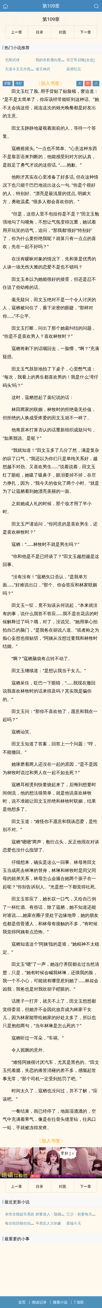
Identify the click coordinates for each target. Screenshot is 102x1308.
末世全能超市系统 (19, 1214)
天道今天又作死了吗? (22, 68)
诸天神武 (43, 68)
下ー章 (85, 1186)
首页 (22, 1302)
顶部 (80, 1302)
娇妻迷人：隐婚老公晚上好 (58, 1214)
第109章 (51, 6)
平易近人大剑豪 (48, 1223)
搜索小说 (60, 1302)
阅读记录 (39, 1302)
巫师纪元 (73, 68)
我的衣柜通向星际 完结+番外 (59, 59)
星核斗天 (73, 1223)
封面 (62, 1186)
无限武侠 (12, 59)
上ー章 (16, 1186)
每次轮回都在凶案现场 (23, 1223)
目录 (39, 1186)
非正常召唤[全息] (80, 59)
